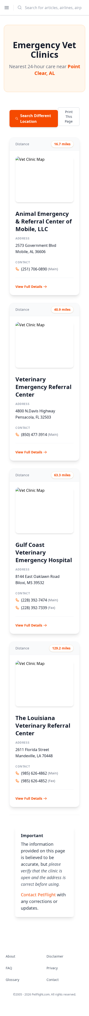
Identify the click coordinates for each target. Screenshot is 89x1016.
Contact (53, 979)
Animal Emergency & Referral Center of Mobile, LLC (43, 221)
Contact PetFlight (38, 894)
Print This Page (69, 116)
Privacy (52, 968)
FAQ (9, 968)
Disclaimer (55, 956)
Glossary (12, 979)
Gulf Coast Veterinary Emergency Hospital (43, 552)
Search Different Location (35, 118)
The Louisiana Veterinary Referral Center (42, 725)
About (10, 956)
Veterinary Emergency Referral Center (43, 386)
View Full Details (28, 286)
